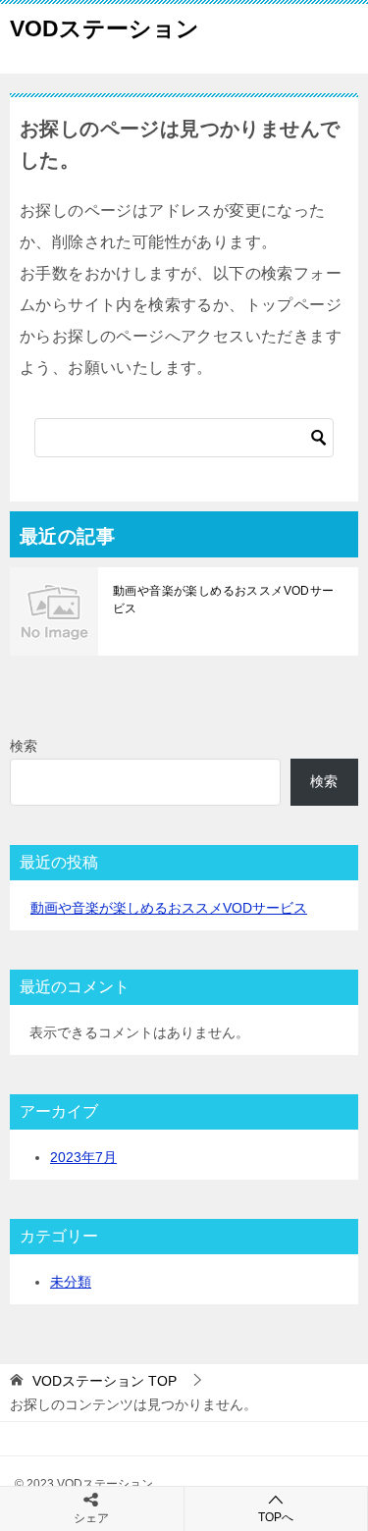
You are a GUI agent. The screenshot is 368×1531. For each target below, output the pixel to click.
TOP (104, 1381)
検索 (23, 746)
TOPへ (275, 1517)
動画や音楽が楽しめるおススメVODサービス (224, 599)
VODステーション (104, 28)
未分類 (70, 1282)
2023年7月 (83, 1157)
